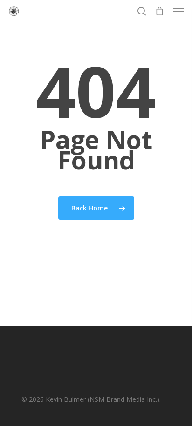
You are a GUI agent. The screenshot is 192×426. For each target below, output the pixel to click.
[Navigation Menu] (178, 11)
